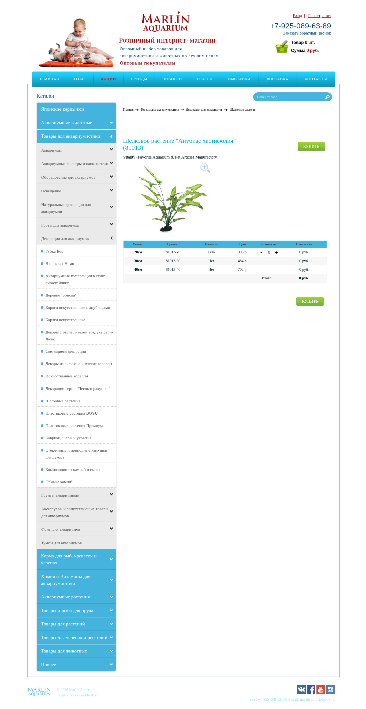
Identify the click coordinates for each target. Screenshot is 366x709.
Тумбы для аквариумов (61, 543)
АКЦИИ (108, 79)
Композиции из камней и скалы (73, 469)
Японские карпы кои (62, 109)
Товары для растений (63, 624)
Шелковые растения (63, 401)
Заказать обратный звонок (307, 33)
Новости (172, 79)
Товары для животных (64, 651)
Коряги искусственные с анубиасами (78, 307)
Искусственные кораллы (67, 376)
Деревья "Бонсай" (61, 295)
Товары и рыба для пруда (67, 610)
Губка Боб (55, 251)
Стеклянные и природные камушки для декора (76, 453)
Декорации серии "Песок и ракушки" (78, 389)
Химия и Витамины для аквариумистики (65, 580)
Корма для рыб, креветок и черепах (69, 559)
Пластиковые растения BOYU (72, 413)
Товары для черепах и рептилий (74, 637)
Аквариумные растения (65, 596)
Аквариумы (51, 150)
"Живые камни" (59, 482)
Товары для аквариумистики (70, 136)
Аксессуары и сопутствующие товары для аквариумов (74, 512)
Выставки (239, 79)
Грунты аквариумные (60, 495)
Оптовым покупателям (147, 63)
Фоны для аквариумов (60, 529)
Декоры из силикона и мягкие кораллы (79, 364)
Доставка (277, 79)
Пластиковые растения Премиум (74, 425)
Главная (49, 79)
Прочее (48, 664)
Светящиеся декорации (66, 351)
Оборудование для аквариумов (68, 177)
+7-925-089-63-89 (300, 26)
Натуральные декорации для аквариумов (66, 208)
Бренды (139, 79)
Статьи (204, 79)
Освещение (51, 191)
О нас (80, 79)
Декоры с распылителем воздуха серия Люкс (80, 335)
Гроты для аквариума (60, 225)
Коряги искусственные (65, 320)
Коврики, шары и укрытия (68, 438)
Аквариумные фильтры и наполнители (74, 164)
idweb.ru (91, 695)
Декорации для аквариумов (65, 239)
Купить (311, 147)
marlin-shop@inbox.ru (317, 699)
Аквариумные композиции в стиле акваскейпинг (76, 279)
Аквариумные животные (66, 122)
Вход (297, 15)
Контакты (316, 79)
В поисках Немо (60, 263)
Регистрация (319, 15)
